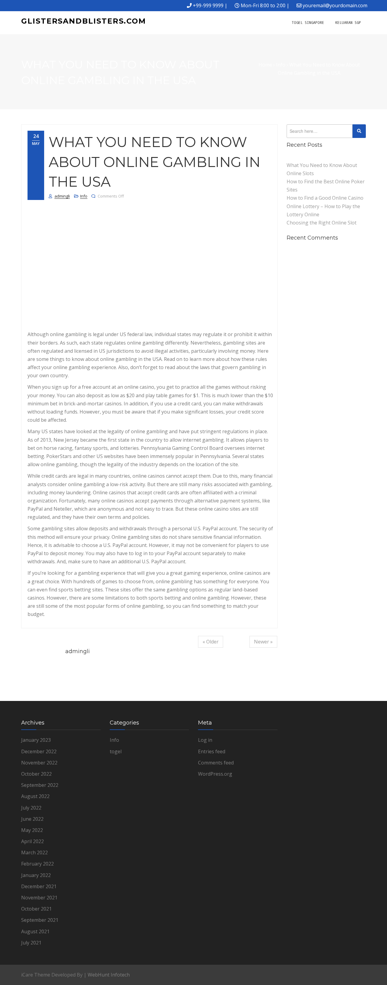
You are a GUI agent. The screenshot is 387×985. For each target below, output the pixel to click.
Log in (205, 740)
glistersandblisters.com (83, 21)
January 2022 (36, 875)
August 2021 (35, 931)
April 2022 (32, 841)
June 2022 (32, 819)
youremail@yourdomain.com (335, 5)
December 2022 (39, 751)
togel (116, 751)
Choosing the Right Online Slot (321, 222)
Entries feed (211, 751)
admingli (62, 196)
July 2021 (31, 942)
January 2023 (36, 740)
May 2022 (32, 830)
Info (83, 196)
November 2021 (39, 897)
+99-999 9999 (208, 5)
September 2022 (39, 785)
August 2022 (35, 796)
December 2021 (39, 886)
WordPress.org (215, 774)
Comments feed (216, 762)
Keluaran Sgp (348, 22)
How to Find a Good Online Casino (325, 198)
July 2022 (31, 807)
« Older (211, 641)
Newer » (263, 641)
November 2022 (39, 762)
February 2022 (37, 863)
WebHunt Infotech (109, 974)
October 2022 (36, 774)
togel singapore (308, 22)
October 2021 (36, 908)
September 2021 (39, 920)
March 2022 (34, 852)
